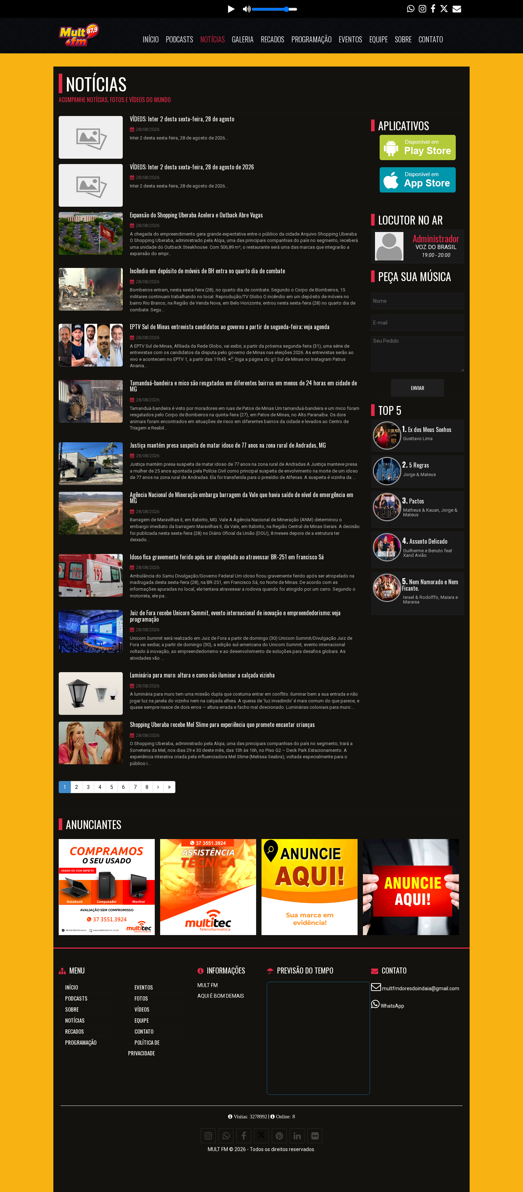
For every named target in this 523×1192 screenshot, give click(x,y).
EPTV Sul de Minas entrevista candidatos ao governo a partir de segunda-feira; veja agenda (229, 327)
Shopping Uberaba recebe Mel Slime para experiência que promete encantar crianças (222, 725)
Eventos (350, 39)
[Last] (169, 787)
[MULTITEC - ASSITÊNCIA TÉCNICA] (208, 874)
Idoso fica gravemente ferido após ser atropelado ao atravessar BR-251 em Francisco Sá (227, 557)
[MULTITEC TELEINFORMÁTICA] (106, 874)
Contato (431, 39)
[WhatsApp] (225, 1135)
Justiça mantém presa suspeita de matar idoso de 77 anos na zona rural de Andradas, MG (228, 445)
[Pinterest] (279, 1135)
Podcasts (179, 39)
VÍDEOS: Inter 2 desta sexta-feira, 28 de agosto (182, 119)
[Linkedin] (297, 1135)
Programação (311, 39)
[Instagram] (208, 1135)
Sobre (403, 39)
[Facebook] (243, 1135)
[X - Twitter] (261, 1135)
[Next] (158, 787)
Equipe (378, 39)
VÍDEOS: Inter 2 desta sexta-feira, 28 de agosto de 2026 (192, 167)
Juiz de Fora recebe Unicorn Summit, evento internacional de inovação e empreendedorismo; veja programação (235, 616)
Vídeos (141, 1009)
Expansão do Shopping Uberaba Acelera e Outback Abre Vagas (196, 215)
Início (151, 39)
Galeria (243, 39)
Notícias (212, 39)
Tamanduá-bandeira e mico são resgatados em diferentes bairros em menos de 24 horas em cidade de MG (243, 386)
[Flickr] (314, 1135)
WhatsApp (392, 1006)
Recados (272, 39)
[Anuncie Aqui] (309, 874)
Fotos (141, 998)
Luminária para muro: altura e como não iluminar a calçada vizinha (202, 675)
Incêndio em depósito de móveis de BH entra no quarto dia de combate (207, 271)
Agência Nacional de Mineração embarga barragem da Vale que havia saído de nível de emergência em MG (241, 498)
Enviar (417, 387)
